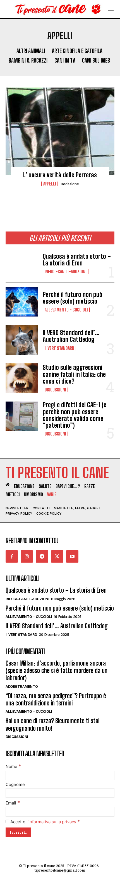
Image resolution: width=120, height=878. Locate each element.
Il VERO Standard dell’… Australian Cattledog (71, 336)
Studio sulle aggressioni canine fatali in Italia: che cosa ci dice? (74, 374)
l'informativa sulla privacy (51, 821)
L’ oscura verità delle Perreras (60, 175)
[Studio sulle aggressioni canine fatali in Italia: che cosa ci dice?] (22, 378)
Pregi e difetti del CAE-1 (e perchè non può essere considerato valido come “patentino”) (74, 415)
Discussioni (55, 390)
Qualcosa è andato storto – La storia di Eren (77, 260)
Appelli (49, 184)
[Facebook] (12, 556)
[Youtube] (72, 556)
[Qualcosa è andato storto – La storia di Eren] (22, 263)
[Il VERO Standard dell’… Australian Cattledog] (22, 340)
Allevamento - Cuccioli (66, 310)
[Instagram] (27, 556)
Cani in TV (64, 60)
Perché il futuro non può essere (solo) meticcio (72, 298)
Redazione (70, 184)
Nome (13, 766)
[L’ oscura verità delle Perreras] (60, 131)
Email (13, 803)
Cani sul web (96, 60)
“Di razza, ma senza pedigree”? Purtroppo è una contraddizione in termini (56, 699)
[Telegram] (42, 556)
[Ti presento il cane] (56, 9)
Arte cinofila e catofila (77, 50)
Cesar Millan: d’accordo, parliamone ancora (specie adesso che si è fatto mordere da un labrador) (56, 670)
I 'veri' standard (59, 348)
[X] (57, 556)
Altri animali (30, 50)
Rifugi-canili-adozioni (66, 271)
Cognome (15, 784)
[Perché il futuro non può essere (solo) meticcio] (22, 302)
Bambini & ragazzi (28, 60)
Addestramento (22, 686)
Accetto (44, 821)
